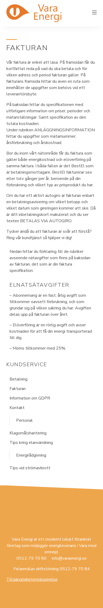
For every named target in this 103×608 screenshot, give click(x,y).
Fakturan (18, 389)
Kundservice (26, 364)
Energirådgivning (31, 455)
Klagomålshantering (28, 433)
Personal (24, 420)
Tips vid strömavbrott (30, 468)
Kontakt (17, 408)
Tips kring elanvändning (31, 442)
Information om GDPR (30, 398)
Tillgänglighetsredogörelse (32, 579)
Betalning (18, 379)
